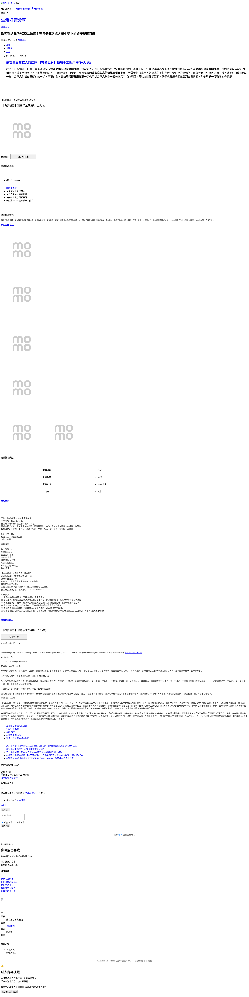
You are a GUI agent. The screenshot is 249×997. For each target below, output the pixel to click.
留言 (34, 793)
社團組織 (22, 40)
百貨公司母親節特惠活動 (17, 738)
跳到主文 (5, 27)
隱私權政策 (139, 961)
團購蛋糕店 (11, 188)
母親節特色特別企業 (133, 653)
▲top (3, 805)
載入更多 (5, 810)
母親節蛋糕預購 (13, 735)
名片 (8, 51)
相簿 (8, 45)
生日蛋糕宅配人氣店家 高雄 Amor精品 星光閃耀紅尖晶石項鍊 (34, 752)
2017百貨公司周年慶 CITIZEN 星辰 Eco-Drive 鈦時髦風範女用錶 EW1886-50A (41, 746)
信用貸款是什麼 (8, 891)
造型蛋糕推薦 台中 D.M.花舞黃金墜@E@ (25, 749)
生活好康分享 (13, 20)
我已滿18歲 (6, 992)
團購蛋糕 (5, 501)
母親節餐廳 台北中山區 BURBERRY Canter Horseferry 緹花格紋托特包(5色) (40, 758)
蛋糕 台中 (10, 732)
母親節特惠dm (7, 620)
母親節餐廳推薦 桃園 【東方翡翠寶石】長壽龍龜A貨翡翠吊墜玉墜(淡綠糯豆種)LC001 (45, 755)
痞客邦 (28, 793)
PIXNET (105, 961)
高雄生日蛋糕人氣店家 (16, 726)
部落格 (9, 48)
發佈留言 (5, 826)
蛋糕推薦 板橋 (12, 729)
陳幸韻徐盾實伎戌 (9, 778)
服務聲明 (149, 961)
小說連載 (21, 800)
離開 (15, 992)
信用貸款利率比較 (9, 882)
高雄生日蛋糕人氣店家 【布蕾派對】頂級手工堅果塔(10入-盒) (48, 62)
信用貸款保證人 (8, 888)
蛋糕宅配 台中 (7, 225)
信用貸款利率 (7, 879)
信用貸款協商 (7, 885)
